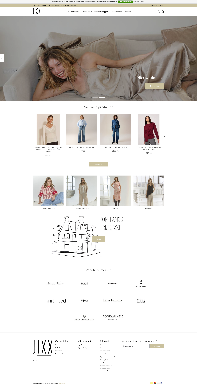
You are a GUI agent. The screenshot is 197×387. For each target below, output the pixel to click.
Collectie (58, 348)
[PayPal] (161, 383)
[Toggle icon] (158, 11)
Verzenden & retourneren (108, 354)
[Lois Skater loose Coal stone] (81, 129)
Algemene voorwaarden (108, 357)
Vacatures (103, 363)
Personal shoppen (101, 12)
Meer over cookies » (139, 1)
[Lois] (84, 301)
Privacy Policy (104, 360)
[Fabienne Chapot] (141, 283)
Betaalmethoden (105, 351)
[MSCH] (84, 318)
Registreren (82, 345)
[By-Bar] (84, 283)
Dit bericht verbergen (125, 1)
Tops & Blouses (48, 208)
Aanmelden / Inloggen (157, 5)
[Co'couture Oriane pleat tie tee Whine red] (148, 129)
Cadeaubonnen (116, 12)
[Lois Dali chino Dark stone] (115, 129)
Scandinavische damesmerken (105, 370)
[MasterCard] (155, 383)
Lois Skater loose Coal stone (81, 147)
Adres (98, 239)
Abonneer (157, 346)
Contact (102, 345)
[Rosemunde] (113, 318)
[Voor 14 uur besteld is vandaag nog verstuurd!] (36, 11)
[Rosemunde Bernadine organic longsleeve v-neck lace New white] (48, 129)
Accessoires (59, 351)
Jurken (115, 208)
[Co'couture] (113, 283)
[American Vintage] (56, 283)
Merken (128, 12)
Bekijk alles (98, 164)
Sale (67, 12)
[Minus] (141, 301)
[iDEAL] (151, 383)
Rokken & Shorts (81, 208)
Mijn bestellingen (83, 348)
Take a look (155, 86)
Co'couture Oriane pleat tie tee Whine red (149, 148)
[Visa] (158, 383)
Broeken (148, 208)
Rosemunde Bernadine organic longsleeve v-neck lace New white (48, 149)
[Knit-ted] (56, 301)
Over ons (103, 348)
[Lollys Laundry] (113, 301)
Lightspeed (62, 383)
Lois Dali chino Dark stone (115, 147)
